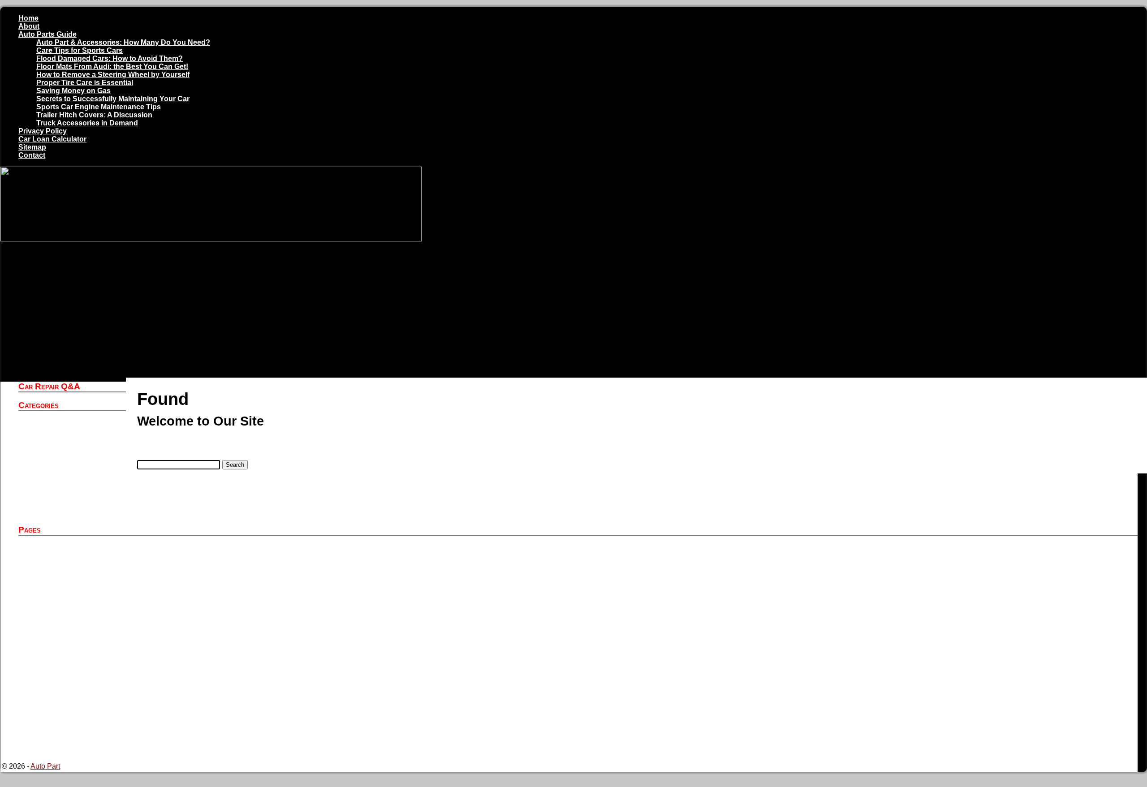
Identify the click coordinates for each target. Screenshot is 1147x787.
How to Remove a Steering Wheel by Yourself (113, 74)
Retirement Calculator (74, 733)
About (28, 26)
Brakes (50, 464)
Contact (31, 155)
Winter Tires (58, 512)
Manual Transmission (73, 488)
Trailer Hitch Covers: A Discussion (94, 115)
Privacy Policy (42, 131)
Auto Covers (59, 423)
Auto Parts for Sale (69, 564)
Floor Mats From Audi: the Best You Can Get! (112, 66)
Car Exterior (58, 472)
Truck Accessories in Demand (87, 123)
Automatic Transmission (77, 448)
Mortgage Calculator (71, 701)
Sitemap (32, 147)
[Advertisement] (569, 310)
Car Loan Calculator (52, 139)
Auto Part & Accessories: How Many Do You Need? (123, 42)
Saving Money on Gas (73, 91)
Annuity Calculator (68, 556)
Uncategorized (62, 496)
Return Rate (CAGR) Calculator (89, 741)
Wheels (51, 504)
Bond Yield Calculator (74, 669)
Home (28, 18)
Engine (50, 480)
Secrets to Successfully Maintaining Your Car (113, 99)
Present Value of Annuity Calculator (95, 717)
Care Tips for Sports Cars (79, 50)
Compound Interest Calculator (86, 685)
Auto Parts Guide (47, 34)
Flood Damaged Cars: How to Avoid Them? (109, 58)
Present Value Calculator (79, 709)
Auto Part (54, 431)
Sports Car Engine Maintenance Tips (98, 107)
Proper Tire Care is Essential (84, 82)
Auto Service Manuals (74, 439)
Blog (46, 456)
